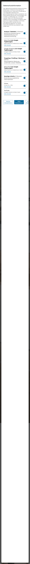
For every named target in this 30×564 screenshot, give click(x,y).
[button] (24, 33)
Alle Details (7, 45)
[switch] (24, 33)
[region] (15, 63)
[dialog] (15, 282)
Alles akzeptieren (19, 102)
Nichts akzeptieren (8, 102)
